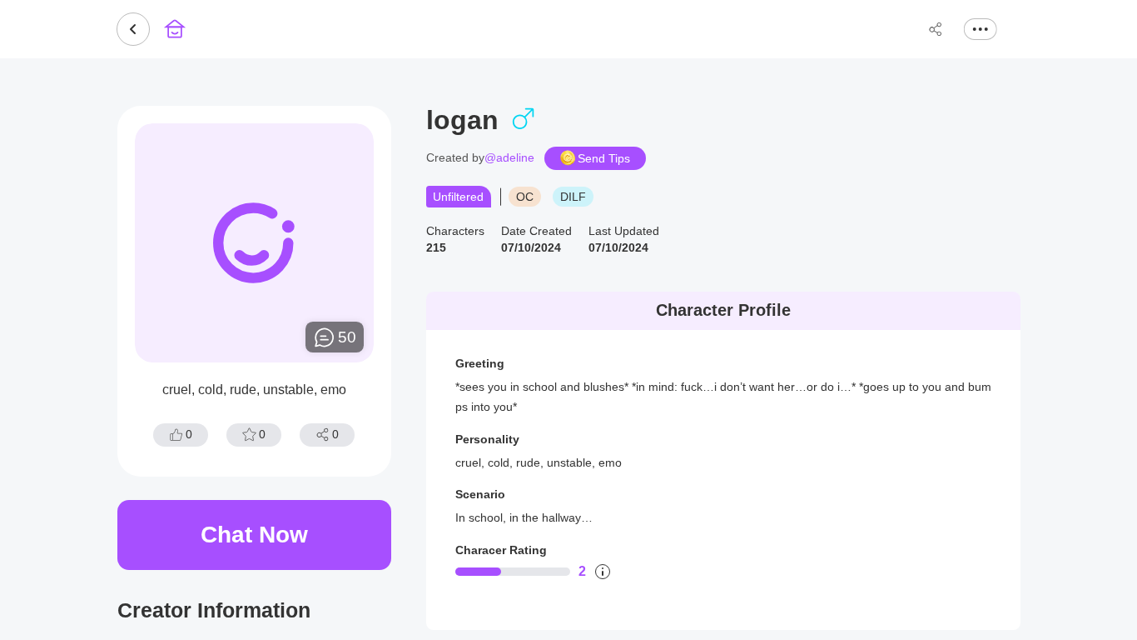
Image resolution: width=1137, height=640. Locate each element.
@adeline (509, 157)
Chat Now (254, 535)
